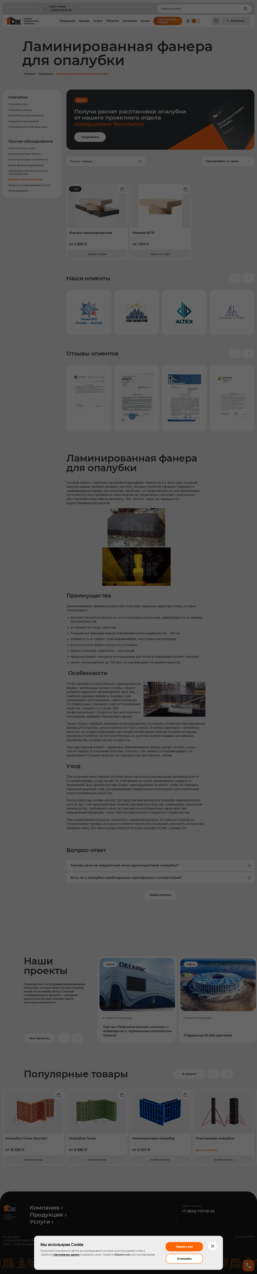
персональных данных (66, 1254)
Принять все (184, 1246)
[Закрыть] (213, 1246)
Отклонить (184, 1258)
